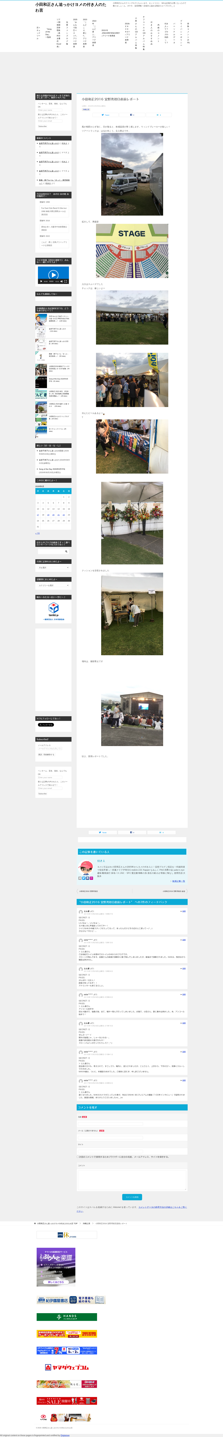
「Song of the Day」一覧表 (48, 33)
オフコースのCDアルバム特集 (144, 33)
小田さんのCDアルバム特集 (136, 33)
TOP (57, 1223)
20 (53, 515)
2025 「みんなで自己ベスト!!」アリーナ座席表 (75, 33)
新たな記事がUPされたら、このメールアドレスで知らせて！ (52, 116)
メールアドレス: (44, 745)
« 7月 (37, 533)
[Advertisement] (111, 71)
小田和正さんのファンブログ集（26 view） (59, 418)
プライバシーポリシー (181, 33)
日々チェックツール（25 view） (57, 430)
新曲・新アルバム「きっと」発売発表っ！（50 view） (59, 355)
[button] (53, 275)
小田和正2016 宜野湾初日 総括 (174, 891)
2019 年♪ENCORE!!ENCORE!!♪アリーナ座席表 (111, 33)
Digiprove (65, 1435)
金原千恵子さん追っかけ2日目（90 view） (58, 342)
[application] (53, 275)
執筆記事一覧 (178, 881)
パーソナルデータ (174, 33)
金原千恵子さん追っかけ (49, 143)
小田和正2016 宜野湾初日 (88, 891)
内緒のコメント (158, 33)
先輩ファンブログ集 (67, 33)
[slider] (51, 281)
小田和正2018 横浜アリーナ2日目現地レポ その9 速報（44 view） (59, 368)
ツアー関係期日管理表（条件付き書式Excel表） (59, 33)
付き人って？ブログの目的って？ (166, 33)
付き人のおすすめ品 (151, 33)
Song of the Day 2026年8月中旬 (52, 469)
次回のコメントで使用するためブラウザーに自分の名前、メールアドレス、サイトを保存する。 (124, 1157)
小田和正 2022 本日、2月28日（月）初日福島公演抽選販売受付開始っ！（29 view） (59, 394)
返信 (184, 911)
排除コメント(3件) (188, 33)
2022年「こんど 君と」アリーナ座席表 (94, 33)
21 (59, 515)
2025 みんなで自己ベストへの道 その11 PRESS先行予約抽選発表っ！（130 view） (59, 318)
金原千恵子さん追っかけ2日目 (51, 451)
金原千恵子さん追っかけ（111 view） (57, 330)
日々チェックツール (38, 33)
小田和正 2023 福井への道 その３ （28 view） (59, 405)
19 (48, 515)
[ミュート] (61, 281)
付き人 (64, 143)
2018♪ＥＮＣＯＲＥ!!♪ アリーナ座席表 (127, 33)
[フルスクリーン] (65, 281)
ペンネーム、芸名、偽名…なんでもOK (52, 105)
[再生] (41, 281)
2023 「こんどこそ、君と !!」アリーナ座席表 (85, 33)
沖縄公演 (86, 109)
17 (38, 515)
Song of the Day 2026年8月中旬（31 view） (58, 380)
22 (64, 515)
